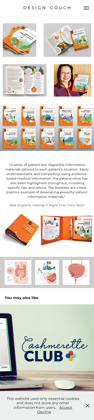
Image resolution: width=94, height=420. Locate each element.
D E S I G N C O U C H (47, 8)
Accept (65, 408)
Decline (44, 412)
